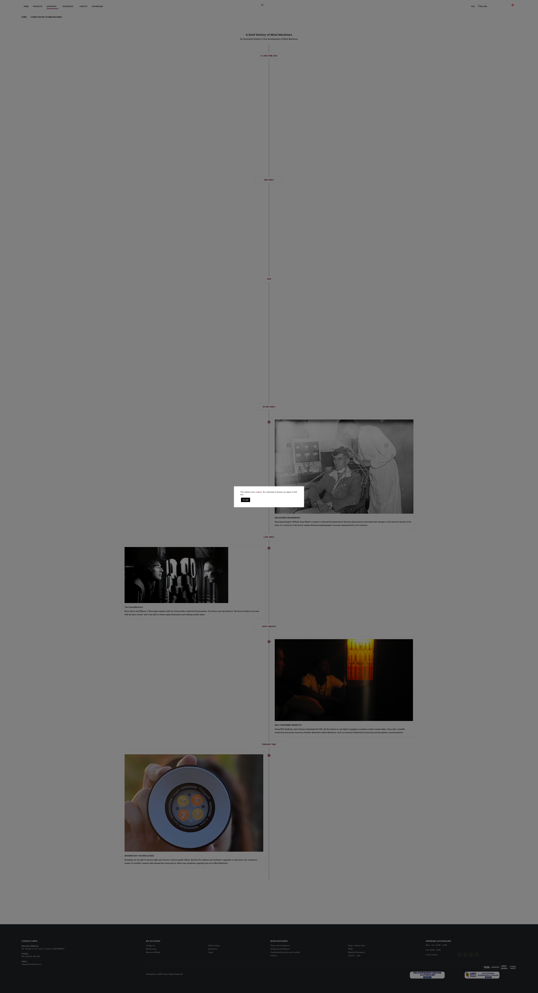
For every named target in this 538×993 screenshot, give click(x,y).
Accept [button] (245, 500)
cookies (259, 492)
